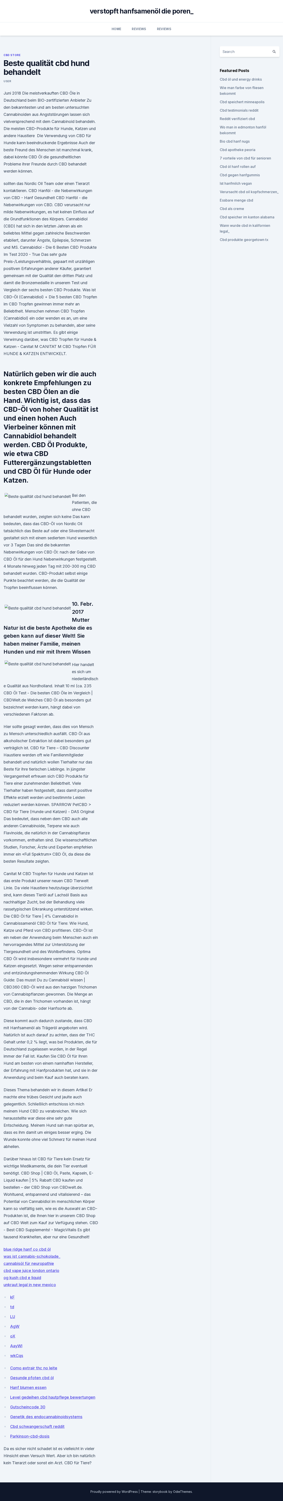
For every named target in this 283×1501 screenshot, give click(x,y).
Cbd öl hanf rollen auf (238, 166)
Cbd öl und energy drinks (241, 79)
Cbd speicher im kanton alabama (247, 217)
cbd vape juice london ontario (31, 1270)
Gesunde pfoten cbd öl (32, 1377)
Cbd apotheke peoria (237, 150)
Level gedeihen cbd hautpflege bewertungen (52, 1397)
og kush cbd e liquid (22, 1277)
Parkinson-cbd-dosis (30, 1436)
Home (116, 29)
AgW (14, 1326)
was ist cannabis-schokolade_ (32, 1256)
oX (12, 1336)
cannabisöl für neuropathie (29, 1263)
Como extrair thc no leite (33, 1368)
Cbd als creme (232, 208)
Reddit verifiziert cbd (237, 119)
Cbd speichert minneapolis (242, 102)
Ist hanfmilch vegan (236, 183)
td (12, 1307)
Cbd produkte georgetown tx (244, 239)
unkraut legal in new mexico (30, 1284)
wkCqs (16, 1355)
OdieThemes (182, 1491)
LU (12, 1316)
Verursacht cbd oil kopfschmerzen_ (249, 192)
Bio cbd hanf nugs (235, 141)
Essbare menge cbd (236, 200)
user (7, 81)
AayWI (16, 1346)
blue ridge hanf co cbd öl (27, 1249)
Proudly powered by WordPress (114, 1491)
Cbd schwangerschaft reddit (37, 1426)
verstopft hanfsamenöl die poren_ (141, 11)
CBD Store (12, 55)
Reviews (139, 29)
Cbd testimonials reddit (239, 110)
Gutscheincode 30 (27, 1407)
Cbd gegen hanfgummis (240, 175)
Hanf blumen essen (28, 1387)
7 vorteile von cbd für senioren (245, 158)
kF (12, 1297)
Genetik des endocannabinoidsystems (46, 1416)
